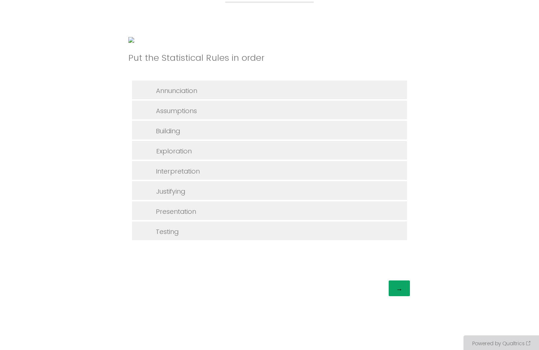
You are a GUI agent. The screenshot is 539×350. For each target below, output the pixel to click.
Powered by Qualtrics (498, 343)
